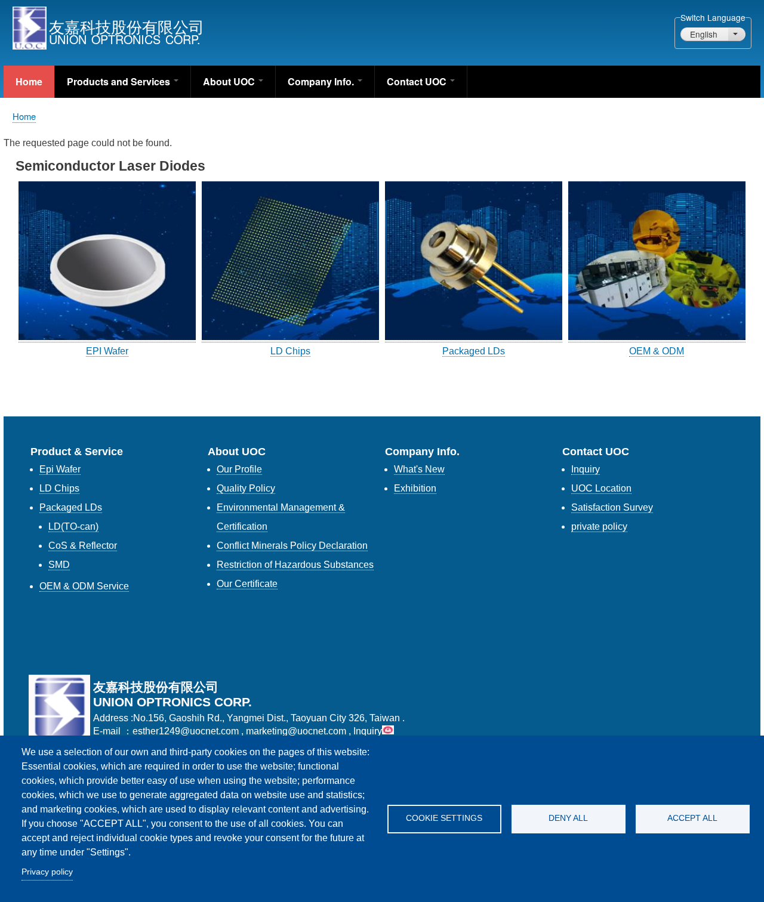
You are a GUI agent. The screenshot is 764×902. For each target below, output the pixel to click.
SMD (59, 565)
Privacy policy (47, 871)
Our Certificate (247, 584)
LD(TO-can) (73, 526)
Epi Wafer (60, 469)
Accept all (692, 818)
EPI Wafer (107, 351)
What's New (419, 469)
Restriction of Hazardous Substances (295, 565)
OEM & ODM (656, 351)
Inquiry (585, 469)
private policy (599, 526)
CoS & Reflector (82, 545)
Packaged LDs (473, 351)
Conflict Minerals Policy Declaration (292, 545)
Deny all (568, 818)
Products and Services (119, 81)
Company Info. (322, 81)
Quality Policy (246, 488)
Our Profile (239, 469)
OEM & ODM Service (84, 586)
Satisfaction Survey (612, 507)
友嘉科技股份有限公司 (126, 26)
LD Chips (290, 351)
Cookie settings (444, 818)
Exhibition (415, 488)
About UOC (230, 81)
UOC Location (601, 488)
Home (29, 81)
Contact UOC (418, 81)
